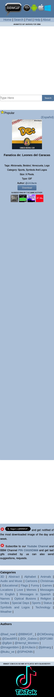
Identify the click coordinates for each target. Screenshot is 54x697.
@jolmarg (44, 647)
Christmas (47, 581)
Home (7, 19)
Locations (6, 589)
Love (20, 589)
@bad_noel (7, 634)
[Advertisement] (27, 60)
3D (2, 576)
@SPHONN (25, 651)
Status (47, 603)
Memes (31, 589)
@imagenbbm (9, 647)
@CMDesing (45, 634)
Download (27, 187)
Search (18, 19)
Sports (36, 603)
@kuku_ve (7, 651)
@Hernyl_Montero (27, 643)
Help (37, 19)
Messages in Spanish (35, 594)
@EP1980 (46, 638)
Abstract (14, 576)
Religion (45, 598)
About (47, 19)
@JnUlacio (31, 183)
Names (5, 598)
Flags (24, 585)
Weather (6, 611)
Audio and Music (11, 581)
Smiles (4, 603)
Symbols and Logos (15, 607)
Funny (35, 585)
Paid (29, 19)
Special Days (20, 603)
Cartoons (31, 581)
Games (47, 585)
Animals (45, 576)
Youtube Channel (37, 546)
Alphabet (30, 576)
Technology (42, 607)
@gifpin (7, 643)
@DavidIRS (9, 638)
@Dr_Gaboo (28, 638)
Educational (10, 585)
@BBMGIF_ (26, 634)
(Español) (47, 117)
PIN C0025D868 (28, 550)
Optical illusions (25, 598)
